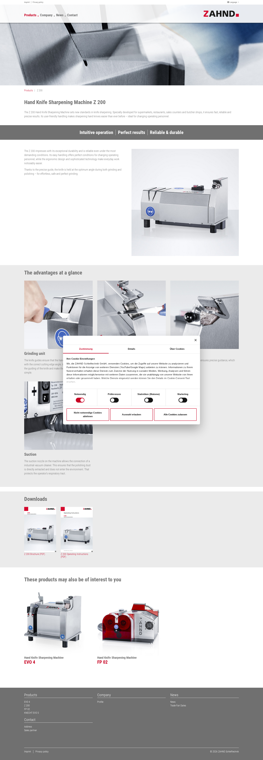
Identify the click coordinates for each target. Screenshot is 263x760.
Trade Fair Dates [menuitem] (178, 705)
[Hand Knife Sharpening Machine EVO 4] (58, 621)
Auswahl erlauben (131, 414)
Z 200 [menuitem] (27, 705)
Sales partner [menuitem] (30, 730)
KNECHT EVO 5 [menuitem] (31, 712)
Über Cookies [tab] (177, 348)
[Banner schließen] (196, 340)
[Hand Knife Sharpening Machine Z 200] (185, 202)
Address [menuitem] (28, 726)
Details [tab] (131, 348)
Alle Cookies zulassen (175, 414)
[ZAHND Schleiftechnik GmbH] (221, 13)
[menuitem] (27, 2)
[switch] (114, 400)
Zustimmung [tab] (86, 348)
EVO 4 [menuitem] (27, 701)
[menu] (52, 14)
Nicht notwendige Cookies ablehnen (88, 414)
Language (233, 2)
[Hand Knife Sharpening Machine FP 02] (131, 621)
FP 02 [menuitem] (27, 709)
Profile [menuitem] (100, 701)
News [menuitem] (172, 701)
